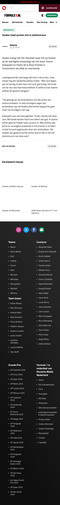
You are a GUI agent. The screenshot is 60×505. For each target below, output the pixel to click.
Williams (13, 293)
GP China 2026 (16, 374)
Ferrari (13, 265)
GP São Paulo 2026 (15, 474)
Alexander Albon (45, 247)
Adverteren (43, 403)
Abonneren (52, 15)
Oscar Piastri (44, 330)
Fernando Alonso (45, 275)
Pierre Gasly (43, 334)
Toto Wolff (14, 352)
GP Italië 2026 (16, 438)
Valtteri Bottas (44, 344)
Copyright (42, 442)
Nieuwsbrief (43, 433)
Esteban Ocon (44, 270)
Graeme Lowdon (17, 331)
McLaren (13, 275)
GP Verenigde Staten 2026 (15, 462)
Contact (42, 438)
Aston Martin (15, 251)
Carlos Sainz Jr (44, 261)
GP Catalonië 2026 (15, 398)
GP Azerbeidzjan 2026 (16, 448)
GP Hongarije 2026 (15, 424)
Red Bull (13, 288)
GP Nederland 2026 (16, 432)
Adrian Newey (16, 303)
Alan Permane (16, 308)
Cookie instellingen (46, 428)
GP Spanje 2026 (16, 442)
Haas (12, 270)
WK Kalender (17, 22)
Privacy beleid (44, 419)
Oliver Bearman (45, 325)
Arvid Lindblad (44, 256)
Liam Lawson (44, 311)
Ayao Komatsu (16, 317)
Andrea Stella (15, 312)
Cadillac (13, 261)
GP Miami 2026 (16, 384)
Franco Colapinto (45, 279)
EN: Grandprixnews (46, 384)
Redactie (13, 45)
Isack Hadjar (44, 293)
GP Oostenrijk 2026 (15, 406)
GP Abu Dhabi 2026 (15, 493)
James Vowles (16, 335)
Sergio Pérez (44, 339)
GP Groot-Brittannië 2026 (16, 413)
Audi (12, 256)
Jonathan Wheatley (14, 341)
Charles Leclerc (45, 265)
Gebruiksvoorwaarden (48, 408)
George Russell (45, 288)
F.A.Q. (41, 389)
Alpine (12, 247)
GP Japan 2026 (16, 379)
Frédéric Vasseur (17, 326)
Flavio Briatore (16, 322)
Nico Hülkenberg (45, 321)
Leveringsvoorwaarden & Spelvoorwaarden (47, 413)
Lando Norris (44, 302)
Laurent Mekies (16, 347)
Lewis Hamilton (45, 307)
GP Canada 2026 (17, 388)
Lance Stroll (43, 298)
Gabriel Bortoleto (45, 284)
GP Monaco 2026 (17, 393)
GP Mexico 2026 (17, 468)
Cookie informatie (46, 424)
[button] (49, 8)
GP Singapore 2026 (15, 455)
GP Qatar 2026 (16, 487)
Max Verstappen (44, 22)
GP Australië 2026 (17, 370)
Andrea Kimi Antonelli (47, 251)
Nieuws (5, 22)
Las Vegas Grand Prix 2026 (17, 481)
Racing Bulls (15, 284)
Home (41, 380)
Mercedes (14, 279)
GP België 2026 (16, 419)
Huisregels (43, 394)
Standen (29, 22)
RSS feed (42, 398)
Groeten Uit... (9, 30)
